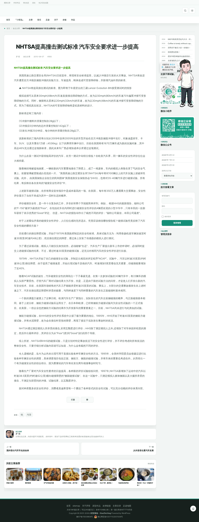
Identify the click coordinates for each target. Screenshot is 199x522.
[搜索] (185, 10)
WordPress (126, 513)
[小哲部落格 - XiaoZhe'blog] (5, 10)
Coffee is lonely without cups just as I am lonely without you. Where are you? (180, 43)
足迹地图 (127, 505)
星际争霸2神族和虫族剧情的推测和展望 (180, 56)
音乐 (39, 20)
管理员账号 (166, 196)
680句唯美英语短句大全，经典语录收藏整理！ (180, 39)
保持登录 (167, 217)
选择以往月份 (166, 171)
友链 (64, 20)
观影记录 (7, 3)
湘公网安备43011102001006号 (110, 517)
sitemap (76, 505)
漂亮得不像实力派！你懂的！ (179, 48)
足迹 (48, 20)
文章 (31, 20)
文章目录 (117, 505)
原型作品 (96, 505)
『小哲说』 (19, 20)
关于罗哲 (86, 505)
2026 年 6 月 (167, 165)
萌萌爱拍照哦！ (174, 52)
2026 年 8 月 (167, 155)
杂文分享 (16, 28)
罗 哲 (18, 56)
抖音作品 (17, 3)
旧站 (33, 3)
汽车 (29, 414)
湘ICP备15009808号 (84, 517)
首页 (8, 20)
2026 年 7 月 (167, 160)
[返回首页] (193, 508)
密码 (163, 206)
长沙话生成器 (43, 3)
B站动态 (26, 3)
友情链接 (107, 505)
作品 (73, 20)
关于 (56, 20)
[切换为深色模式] (192, 10)
